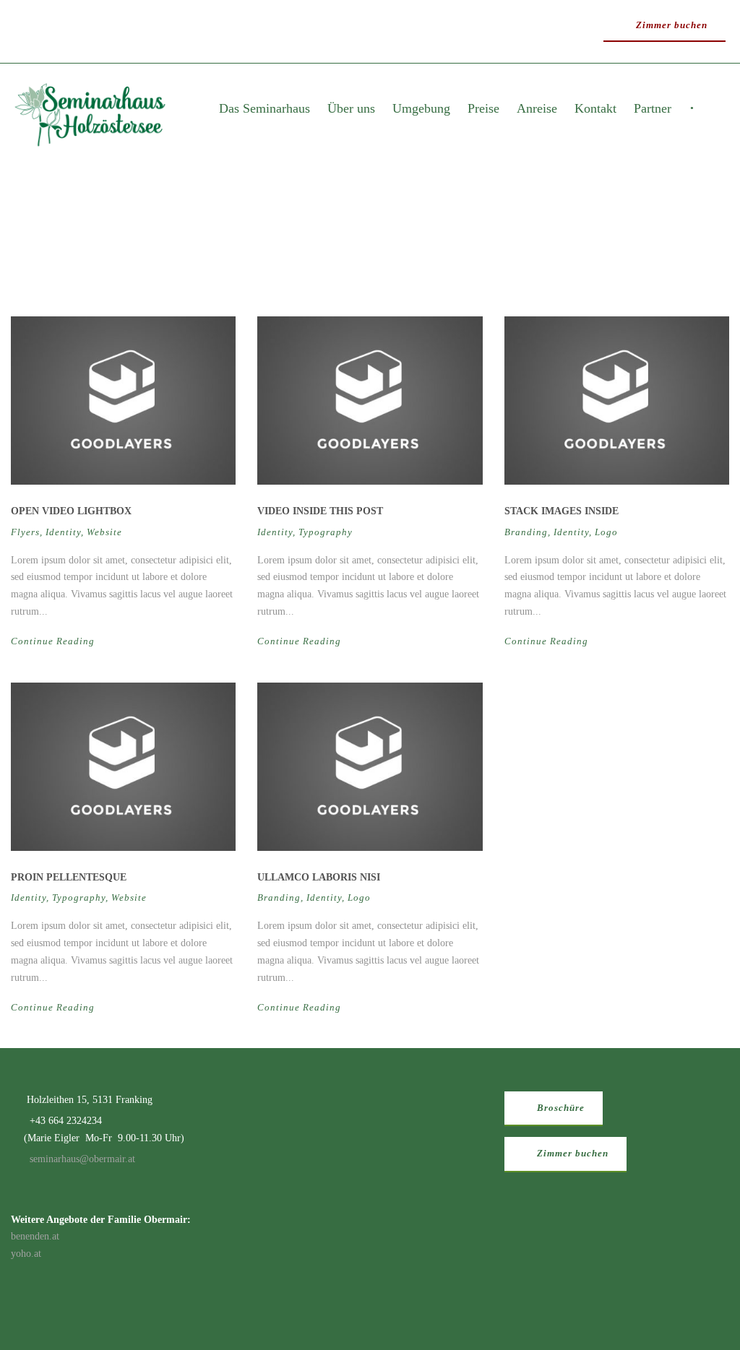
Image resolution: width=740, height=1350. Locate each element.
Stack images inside (561, 511)
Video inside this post (320, 511)
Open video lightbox (71, 511)
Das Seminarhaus (264, 109)
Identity (63, 532)
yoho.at (26, 1253)
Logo (606, 532)
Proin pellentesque (68, 877)
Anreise (537, 109)
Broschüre (559, 1107)
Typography (325, 532)
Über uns (351, 109)
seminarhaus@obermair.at (82, 1159)
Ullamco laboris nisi (318, 877)
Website (104, 532)
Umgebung (421, 109)
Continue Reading (53, 641)
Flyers (25, 532)
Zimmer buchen (670, 25)
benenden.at (35, 1236)
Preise (483, 109)
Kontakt (595, 109)
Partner (652, 109)
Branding (526, 532)
